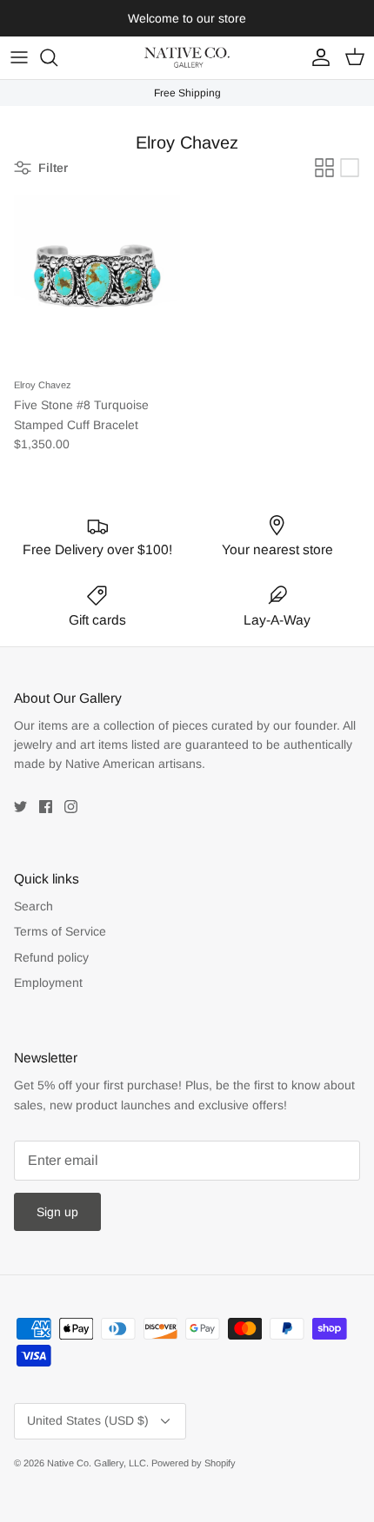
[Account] (316, 57)
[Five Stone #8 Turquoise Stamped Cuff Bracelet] (97, 278)
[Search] (57, 57)
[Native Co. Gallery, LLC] (187, 57)
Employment (48, 982)
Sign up (57, 1212)
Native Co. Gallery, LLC (96, 1463)
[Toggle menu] (19, 57)
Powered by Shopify (193, 1463)
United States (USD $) (88, 1420)
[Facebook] (45, 806)
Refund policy (51, 957)
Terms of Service (60, 931)
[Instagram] (70, 806)
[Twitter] (20, 806)
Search (33, 906)
